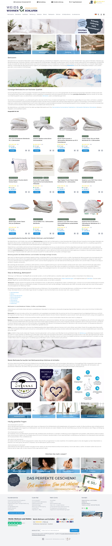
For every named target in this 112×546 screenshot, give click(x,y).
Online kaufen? (36, 500)
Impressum (11, 509)
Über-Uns (52, 505)
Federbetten (71, 107)
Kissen (63, 278)
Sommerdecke (64, 107)
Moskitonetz (13, 303)
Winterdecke (92, 107)
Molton (12, 294)
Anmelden (53, 500)
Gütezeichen (35, 508)
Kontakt (84, 497)
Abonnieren (74, 530)
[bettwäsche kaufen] (56, 349)
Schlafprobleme (66, 14)
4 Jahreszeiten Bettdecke (82, 107)
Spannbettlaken (14, 292)
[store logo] (56, 9)
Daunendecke (56, 107)
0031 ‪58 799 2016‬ (95, 505)
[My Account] (101, 14)
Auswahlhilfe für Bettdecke (39, 502)
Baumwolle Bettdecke (16, 295)
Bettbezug (32, 14)
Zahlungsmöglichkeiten (14, 502)
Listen (51, 502)
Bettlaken (90, 278)
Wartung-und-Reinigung (39, 506)
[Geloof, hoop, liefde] (67, 539)
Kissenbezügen (69, 278)
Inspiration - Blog (36, 509)
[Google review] (44, 521)
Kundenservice (76, 14)
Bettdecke (18, 14)
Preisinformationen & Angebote (16, 500)
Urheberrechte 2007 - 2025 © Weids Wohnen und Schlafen (54, 539)
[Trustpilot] (20, 522)
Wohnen (58, 14)
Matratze (39, 14)
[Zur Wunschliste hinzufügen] (26, 150)
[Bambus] (11, 94)
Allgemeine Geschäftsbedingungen (60, 509)
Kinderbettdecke (15, 302)
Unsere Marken (60, 505)
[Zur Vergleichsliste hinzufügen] (29, 150)
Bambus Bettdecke (15, 297)
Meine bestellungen (55, 503)
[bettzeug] (24, 385)
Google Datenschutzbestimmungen (69, 533)
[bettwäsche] (56, 78)
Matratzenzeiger (36, 505)
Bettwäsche (11, 14)
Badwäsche (51, 14)
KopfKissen (25, 14)
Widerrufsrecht (12, 508)
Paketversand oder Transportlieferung (18, 503)
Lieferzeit (10, 505)
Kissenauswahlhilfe (37, 503)
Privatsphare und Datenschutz (58, 508)
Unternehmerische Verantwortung (59, 506)
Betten (45, 14)
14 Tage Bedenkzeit (13, 506)
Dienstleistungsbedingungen (38, 535)
